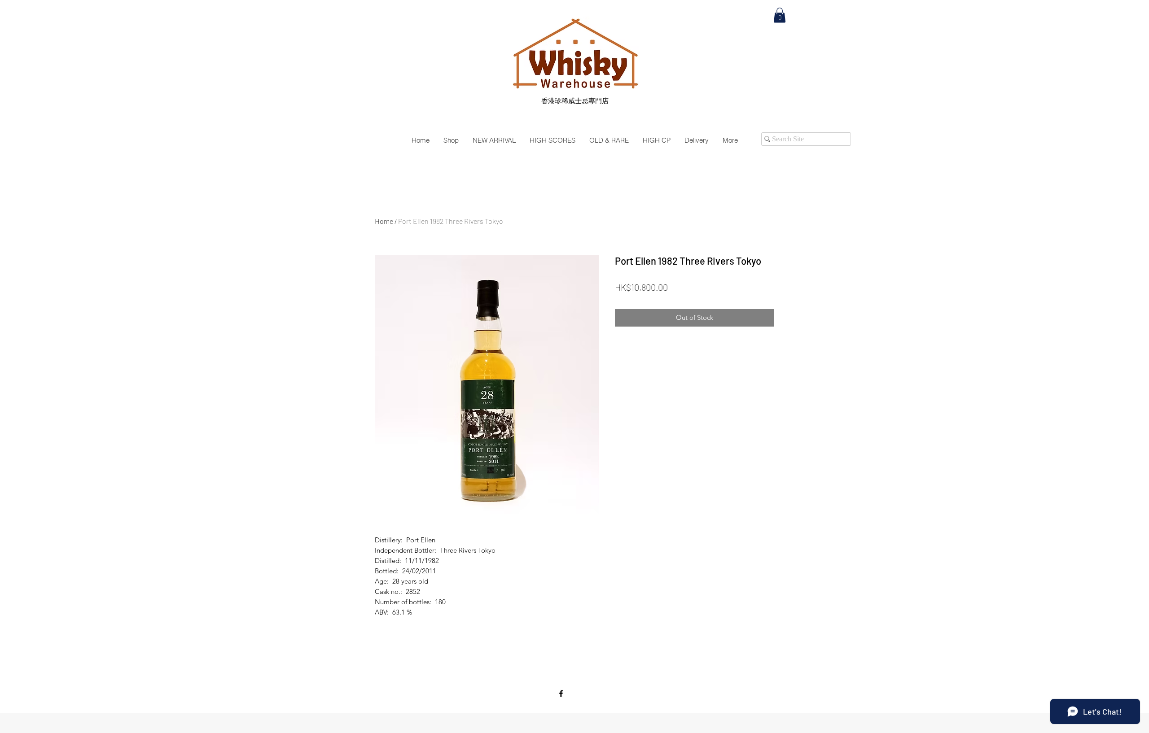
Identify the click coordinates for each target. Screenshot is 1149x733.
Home (384, 221)
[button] (779, 15)
